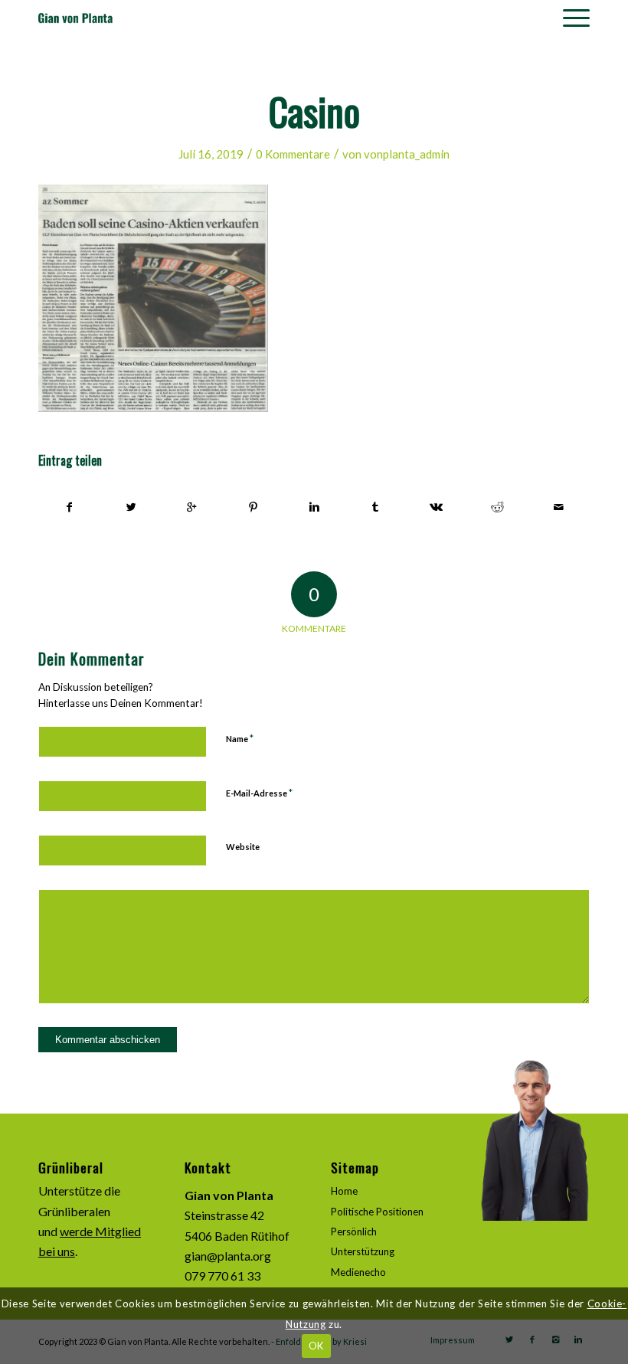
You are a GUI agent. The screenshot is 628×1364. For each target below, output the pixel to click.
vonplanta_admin (407, 154)
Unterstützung (362, 1251)
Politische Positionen (377, 1211)
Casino (314, 110)
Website (243, 847)
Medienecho (358, 1272)
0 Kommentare (293, 154)
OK (316, 1345)
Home (344, 1191)
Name (239, 738)
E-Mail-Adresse (259, 793)
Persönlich (354, 1231)
